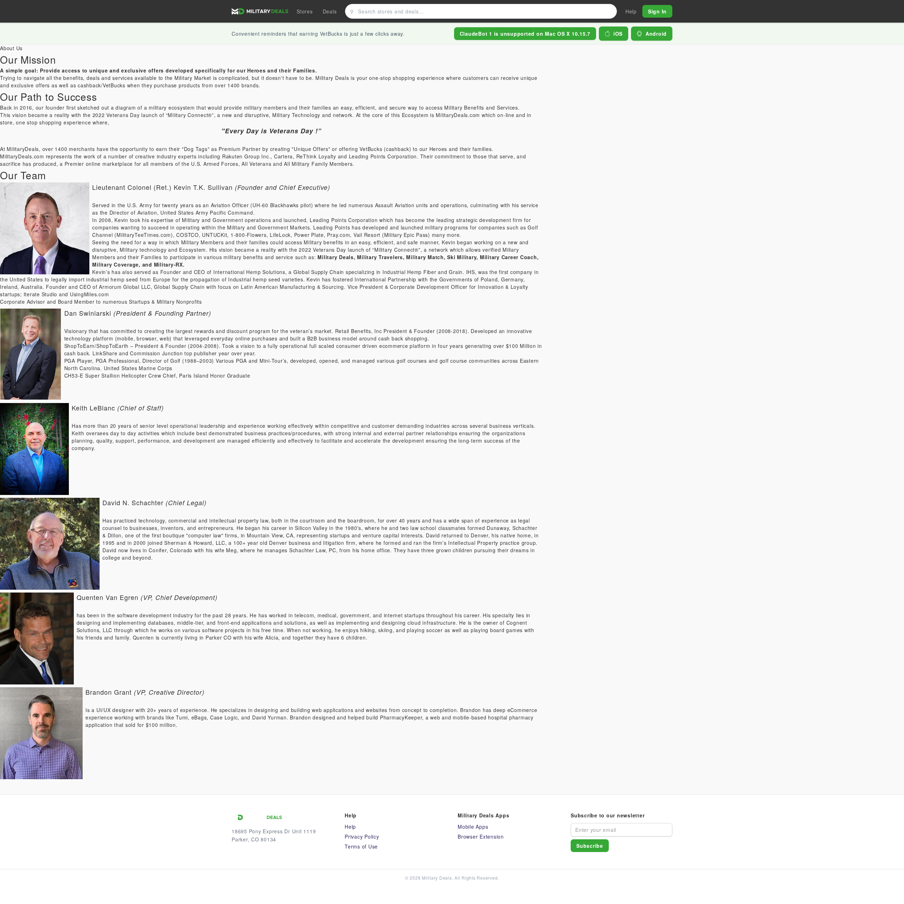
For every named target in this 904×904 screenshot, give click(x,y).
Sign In (657, 11)
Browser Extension (481, 836)
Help (350, 826)
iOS (618, 33)
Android (656, 33)
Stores (305, 11)
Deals (330, 11)
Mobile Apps (473, 826)
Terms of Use (361, 846)
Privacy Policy (362, 836)
